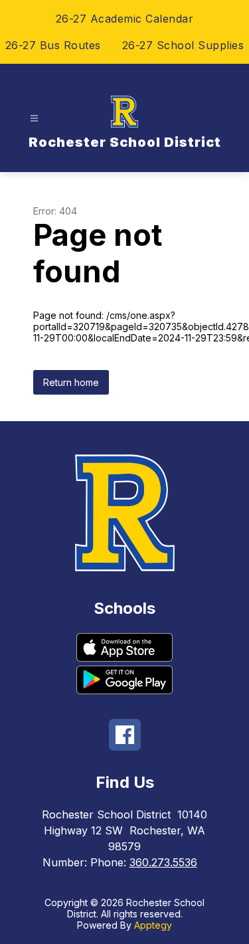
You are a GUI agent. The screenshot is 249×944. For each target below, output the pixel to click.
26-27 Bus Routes (53, 45)
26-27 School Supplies (183, 45)
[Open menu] (34, 118)
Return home (71, 382)
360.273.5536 (163, 862)
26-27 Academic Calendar (125, 18)
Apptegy (153, 925)
